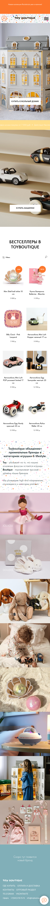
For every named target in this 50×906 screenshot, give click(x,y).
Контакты (8, 889)
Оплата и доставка (28, 885)
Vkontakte (22, 893)
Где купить (9, 885)
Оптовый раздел (26, 889)
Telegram (8, 893)
